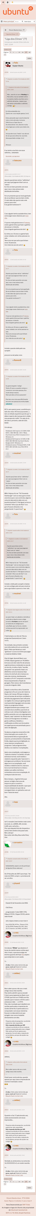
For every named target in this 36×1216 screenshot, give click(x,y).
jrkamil (17, 883)
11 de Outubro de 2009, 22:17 (12, 174)
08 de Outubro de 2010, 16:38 (18, 603)
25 (19, 52)
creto (16, 932)
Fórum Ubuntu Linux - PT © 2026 (18, 1198)
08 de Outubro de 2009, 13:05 (18, 72)
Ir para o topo (8, 1179)
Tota (16, 250)
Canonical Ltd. (22, 1210)
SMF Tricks (26, 1205)
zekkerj (17, 973)
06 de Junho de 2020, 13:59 (17, 1109)
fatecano (18, 160)
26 (22, 52)
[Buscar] (22, 21)
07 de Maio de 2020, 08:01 (11, 897)
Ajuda (6, 1201)
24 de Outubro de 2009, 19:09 (18, 462)
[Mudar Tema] (12, 2)
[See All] (5, 30)
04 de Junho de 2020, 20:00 (17, 982)
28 (29, 52)
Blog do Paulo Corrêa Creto (14, 969)
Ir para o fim (7, 49)
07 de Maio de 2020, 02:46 (17, 852)
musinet (17, 453)
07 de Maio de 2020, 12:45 (17, 942)
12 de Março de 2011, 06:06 (11, 815)
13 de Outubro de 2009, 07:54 (18, 259)
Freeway (27, 222)
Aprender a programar (13, 156)
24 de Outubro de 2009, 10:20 (18, 369)
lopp (16, 802)
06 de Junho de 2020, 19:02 (17, 1155)
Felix (16, 63)
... (16, 52)
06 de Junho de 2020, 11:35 (17, 1051)
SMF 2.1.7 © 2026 (12, 1213)
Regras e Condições (15, 1201)
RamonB (17, 360)
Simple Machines (24, 1213)
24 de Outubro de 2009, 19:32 (18, 523)
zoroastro (18, 842)
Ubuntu (13, 1210)
